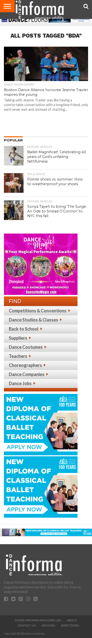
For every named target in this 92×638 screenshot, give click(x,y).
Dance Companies (26, 374)
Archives (48, 625)
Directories (70, 625)
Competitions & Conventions (37, 310)
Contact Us (27, 625)
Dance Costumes (26, 347)
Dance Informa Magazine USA (38, 620)
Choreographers (25, 365)
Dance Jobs (20, 383)
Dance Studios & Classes (33, 319)
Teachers (18, 356)
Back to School (24, 329)
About (72, 620)
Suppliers (18, 338)
